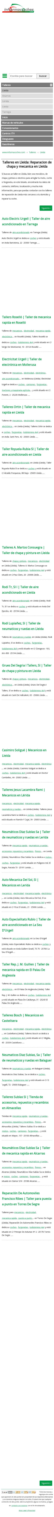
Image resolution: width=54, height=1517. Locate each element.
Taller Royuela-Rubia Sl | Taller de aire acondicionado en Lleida (25, 451)
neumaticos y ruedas (21, 637)
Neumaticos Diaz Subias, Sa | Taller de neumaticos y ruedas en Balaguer (27, 1057)
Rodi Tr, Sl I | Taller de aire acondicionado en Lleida (20, 589)
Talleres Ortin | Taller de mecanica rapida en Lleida (26, 409)
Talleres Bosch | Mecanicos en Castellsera (22, 1018)
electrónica (7, 336)
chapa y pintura (19, 561)
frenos (38, 851)
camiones (30, 384)
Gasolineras (8, 144)
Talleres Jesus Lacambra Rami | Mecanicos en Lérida (23, 792)
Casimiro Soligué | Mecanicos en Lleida (24, 753)
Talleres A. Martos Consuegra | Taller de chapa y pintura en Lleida (26, 550)
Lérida (5, 101)
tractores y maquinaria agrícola (16, 390)
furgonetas (42, 384)
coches (33, 238)
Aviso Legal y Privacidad (27, 1510)
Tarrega (6, 111)
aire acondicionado (20, 232)
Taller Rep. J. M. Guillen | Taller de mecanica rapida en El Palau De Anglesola (25, 969)
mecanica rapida (43, 330)
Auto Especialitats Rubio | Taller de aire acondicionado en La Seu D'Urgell (26, 924)
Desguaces (8, 138)
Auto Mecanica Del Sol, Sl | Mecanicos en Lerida (20, 882)
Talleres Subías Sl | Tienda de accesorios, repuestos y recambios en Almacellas (25, 1102)
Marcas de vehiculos (12, 122)
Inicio (5, 117)
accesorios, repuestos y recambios (17, 851)
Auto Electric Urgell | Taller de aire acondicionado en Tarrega (26, 221)
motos (48, 857)
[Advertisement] (27, 44)
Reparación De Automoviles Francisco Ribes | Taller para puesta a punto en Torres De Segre (27, 1198)
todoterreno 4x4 (25, 342)
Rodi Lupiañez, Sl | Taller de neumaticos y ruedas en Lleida (23, 626)
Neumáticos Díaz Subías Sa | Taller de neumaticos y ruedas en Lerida (26, 834)
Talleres (27, 85)
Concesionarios (10, 128)
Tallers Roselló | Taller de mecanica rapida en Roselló (26, 319)
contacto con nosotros (19, 1506)
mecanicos (17, 330)
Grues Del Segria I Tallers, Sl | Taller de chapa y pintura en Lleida (27, 668)
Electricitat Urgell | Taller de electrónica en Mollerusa (22, 362)
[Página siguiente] (46, 208)
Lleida (5, 90)
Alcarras (6, 95)
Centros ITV (8, 133)
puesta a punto (25, 1218)
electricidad (29, 330)
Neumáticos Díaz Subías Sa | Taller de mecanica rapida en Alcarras (26, 1150)
